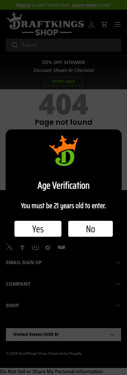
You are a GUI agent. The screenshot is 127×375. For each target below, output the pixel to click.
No (90, 229)
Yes (38, 229)
